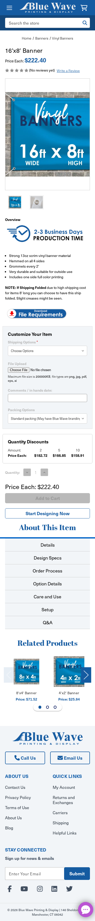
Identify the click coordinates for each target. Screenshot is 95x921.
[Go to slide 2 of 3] (47, 707)
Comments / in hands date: (30, 390)
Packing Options (21, 409)
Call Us (28, 758)
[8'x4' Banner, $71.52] (26, 671)
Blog (9, 828)
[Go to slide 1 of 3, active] (40, 707)
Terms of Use (17, 807)
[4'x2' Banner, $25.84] (69, 671)
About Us (13, 817)
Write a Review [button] (68, 70)
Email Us (72, 758)
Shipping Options (23, 341)
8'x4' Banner (26, 693)
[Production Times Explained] (45, 234)
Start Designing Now (48, 513)
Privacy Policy (18, 797)
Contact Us (15, 787)
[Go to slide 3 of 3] (55, 707)
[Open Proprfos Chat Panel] (85, 909)
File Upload (17, 363)
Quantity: (12, 472)
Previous (9, 675)
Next (86, 675)
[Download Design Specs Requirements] (36, 313)
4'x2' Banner (69, 693)
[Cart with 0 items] (83, 7)
